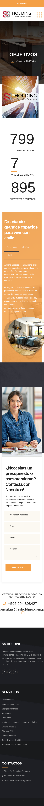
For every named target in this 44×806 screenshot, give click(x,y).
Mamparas (6, 713)
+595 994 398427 (18, 776)
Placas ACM (7, 731)
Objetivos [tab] (12, 247)
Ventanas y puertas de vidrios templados (19, 722)
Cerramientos (8, 700)
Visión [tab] (10, 255)
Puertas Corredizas (10, 704)
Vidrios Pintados (9, 736)
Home (20, 61)
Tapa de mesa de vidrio (12, 740)
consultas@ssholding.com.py (20, 781)
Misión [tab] (25, 247)
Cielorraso (6, 718)
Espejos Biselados (10, 709)
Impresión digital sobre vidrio (14, 745)
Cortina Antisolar (9, 727)
